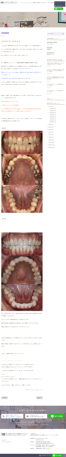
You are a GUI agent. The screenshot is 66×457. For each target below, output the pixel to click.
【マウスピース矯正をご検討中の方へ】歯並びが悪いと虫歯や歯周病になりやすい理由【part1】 (55, 78)
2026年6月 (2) (53, 112)
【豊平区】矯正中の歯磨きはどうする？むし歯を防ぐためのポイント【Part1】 (55, 64)
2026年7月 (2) (53, 110)
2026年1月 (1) (53, 121)
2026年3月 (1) (53, 118)
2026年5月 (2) (53, 114)
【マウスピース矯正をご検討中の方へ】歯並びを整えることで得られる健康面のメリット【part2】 (55, 70)
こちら (2, 374)
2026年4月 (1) (53, 116)
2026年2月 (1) (53, 120)
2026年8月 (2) (53, 108)
